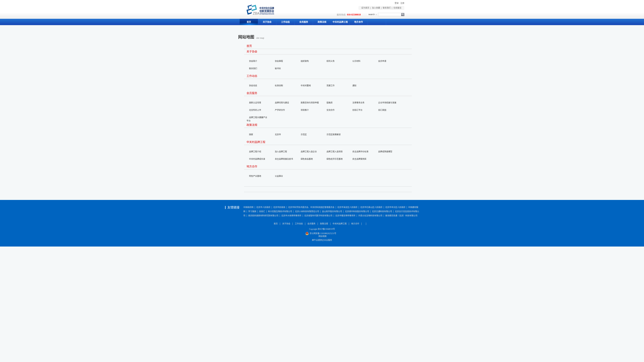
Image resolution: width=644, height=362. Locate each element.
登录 (397, 3)
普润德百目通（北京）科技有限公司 (401, 216)
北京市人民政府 (263, 207)
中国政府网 (248, 207)
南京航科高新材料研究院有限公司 (263, 216)
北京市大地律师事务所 (291, 216)
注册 (402, 3)
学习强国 (252, 211)
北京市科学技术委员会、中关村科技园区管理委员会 (311, 207)
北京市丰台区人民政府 (395, 207)
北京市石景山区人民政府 (371, 207)
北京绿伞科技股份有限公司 (357, 211)
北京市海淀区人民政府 (347, 207)
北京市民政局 (279, 207)
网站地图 (322, 236)
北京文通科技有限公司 (382, 211)
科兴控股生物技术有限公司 (280, 211)
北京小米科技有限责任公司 (307, 211)
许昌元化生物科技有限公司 (370, 216)
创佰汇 (262, 211)
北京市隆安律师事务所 (345, 216)
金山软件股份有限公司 (332, 211)
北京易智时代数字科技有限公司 (318, 216)
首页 (249, 22)
